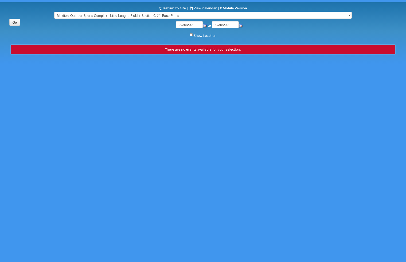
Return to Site (174, 8)
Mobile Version (235, 8)
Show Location (205, 35)
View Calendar (205, 8)
